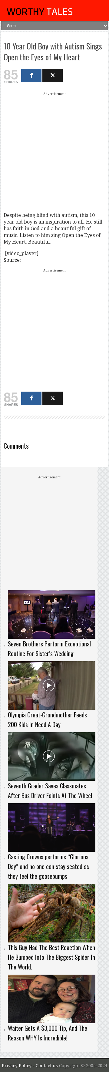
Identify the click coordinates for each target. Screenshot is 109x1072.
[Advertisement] (54, 152)
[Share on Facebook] (31, 75)
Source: (12, 260)
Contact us (47, 1065)
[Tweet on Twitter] (52, 75)
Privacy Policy (16, 1065)
